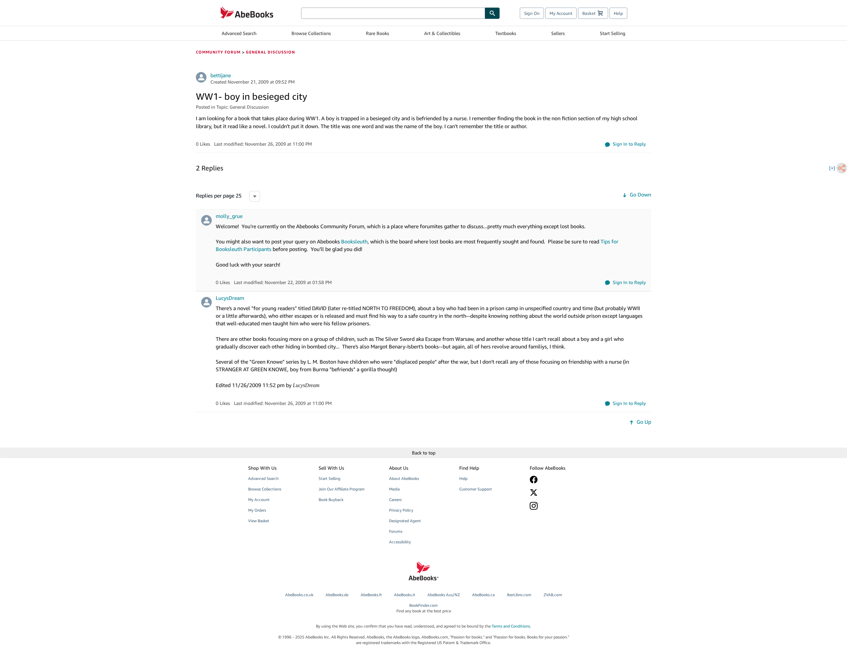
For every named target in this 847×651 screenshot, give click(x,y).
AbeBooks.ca (483, 594)
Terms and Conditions (511, 626)
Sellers (558, 33)
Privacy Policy (401, 510)
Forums (395, 531)
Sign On (532, 13)
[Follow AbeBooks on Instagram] (560, 506)
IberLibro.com (519, 594)
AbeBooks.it (404, 594)
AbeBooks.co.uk (299, 594)
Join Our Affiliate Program (342, 489)
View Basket (258, 520)
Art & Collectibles (442, 33)
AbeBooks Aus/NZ (443, 594)
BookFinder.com (423, 608)
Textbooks (505, 33)
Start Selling (612, 33)
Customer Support (475, 489)
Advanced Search (239, 33)
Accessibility (400, 541)
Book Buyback (331, 499)
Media (394, 489)
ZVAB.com (553, 594)
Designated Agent (405, 520)
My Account (561, 13)
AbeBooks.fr (371, 594)
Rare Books (377, 33)
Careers (395, 499)
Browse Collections (311, 33)
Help (618, 13)
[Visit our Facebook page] (560, 479)
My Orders (257, 510)
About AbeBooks (404, 478)
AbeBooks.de (337, 594)
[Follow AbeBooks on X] (560, 492)
